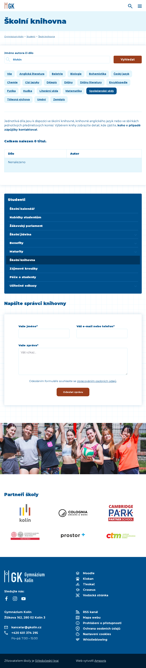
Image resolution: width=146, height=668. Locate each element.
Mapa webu (92, 617)
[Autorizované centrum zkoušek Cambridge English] (121, 513)
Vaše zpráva (28, 345)
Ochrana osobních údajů (101, 628)
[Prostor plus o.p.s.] (73, 535)
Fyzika (11, 91)
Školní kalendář (22, 209)
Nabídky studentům (25, 217)
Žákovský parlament (26, 226)
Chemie (12, 82)
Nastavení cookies (97, 634)
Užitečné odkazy (23, 285)
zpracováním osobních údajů (96, 381)
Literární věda (49, 91)
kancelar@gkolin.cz (26, 627)
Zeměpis (59, 99)
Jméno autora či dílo (18, 53)
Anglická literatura (31, 73)
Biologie (76, 73)
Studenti (16, 200)
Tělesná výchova (18, 99)
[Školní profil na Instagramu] (15, 598)
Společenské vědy (101, 91)
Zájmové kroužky (24, 268)
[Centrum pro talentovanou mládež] (121, 535)
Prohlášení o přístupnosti (102, 623)
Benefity (16, 243)
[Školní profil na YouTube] (23, 598)
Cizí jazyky (32, 82)
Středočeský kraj (47, 660)
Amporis (100, 660)
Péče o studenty (23, 277)
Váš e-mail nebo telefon (96, 326)
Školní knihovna (22, 260)
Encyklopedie (118, 82)
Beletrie (57, 73)
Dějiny (68, 82)
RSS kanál (90, 612)
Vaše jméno (28, 326)
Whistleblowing (95, 639)
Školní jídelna (20, 234)
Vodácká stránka (95, 595)
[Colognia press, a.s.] (73, 513)
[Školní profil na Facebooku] (6, 598)
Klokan (88, 578)
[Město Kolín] (25, 513)
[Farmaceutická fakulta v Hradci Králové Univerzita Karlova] (25, 535)
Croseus (89, 589)
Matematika (74, 91)
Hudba (27, 91)
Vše (9, 73)
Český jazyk (121, 73)
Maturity (16, 251)
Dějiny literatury (91, 82)
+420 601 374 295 (24, 633)
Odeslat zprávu (73, 392)
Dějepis (52, 82)
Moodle (89, 573)
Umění (41, 99)
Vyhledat (128, 59)
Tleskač (89, 584)
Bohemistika (97, 73)
